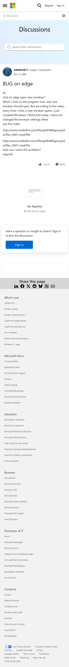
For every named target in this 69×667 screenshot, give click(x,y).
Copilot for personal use (15, 326)
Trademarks (44, 653)
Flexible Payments (12, 402)
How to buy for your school (16, 443)
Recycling (24, 657)
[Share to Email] (53, 286)
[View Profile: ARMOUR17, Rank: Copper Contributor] (7, 71)
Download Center (12, 367)
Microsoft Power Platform (15, 501)
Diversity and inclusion (14, 624)
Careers (7, 594)
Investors (8, 618)
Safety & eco (10, 657)
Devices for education (14, 425)
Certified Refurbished (13, 390)
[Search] (39, 5)
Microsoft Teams (11, 507)
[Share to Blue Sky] (41, 286)
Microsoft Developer (13, 542)
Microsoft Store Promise (15, 396)
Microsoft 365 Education (15, 437)
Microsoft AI (9, 478)
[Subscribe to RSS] (47, 286)
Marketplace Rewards (14, 571)
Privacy (40, 650)
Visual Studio (10, 577)
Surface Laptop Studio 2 (15, 314)
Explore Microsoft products (16, 338)
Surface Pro (9, 303)
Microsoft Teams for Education (17, 431)
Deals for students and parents (18, 455)
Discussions (12, 15)
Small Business (11, 519)
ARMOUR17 (21, 70)
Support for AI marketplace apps (18, 554)
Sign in (19, 245)
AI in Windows (10, 332)
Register (49, 5)
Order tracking (10, 385)
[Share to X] (28, 286)
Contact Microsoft (24, 650)
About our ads (39, 657)
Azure (7, 536)
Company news (11, 606)
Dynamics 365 (10, 489)
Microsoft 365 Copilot (14, 513)
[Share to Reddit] (34, 286)
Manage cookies (11, 653)
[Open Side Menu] (5, 5)
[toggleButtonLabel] (63, 15)
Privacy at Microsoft (13, 612)
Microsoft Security (12, 483)
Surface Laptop (11, 308)
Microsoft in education (14, 419)
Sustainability (10, 636)
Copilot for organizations (15, 320)
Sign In (60, 5)
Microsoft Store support (15, 373)
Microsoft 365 (10, 495)
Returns (7, 379)
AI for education (11, 461)
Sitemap (8, 650)
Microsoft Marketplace (14, 565)
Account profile (11, 361)
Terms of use (28, 653)
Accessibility (9, 630)
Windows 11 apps (12, 344)
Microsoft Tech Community (16, 559)
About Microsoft (11, 600)
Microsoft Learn (11, 548)
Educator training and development (20, 449)
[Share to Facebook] (22, 286)
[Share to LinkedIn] (16, 286)
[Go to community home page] (12, 5)
